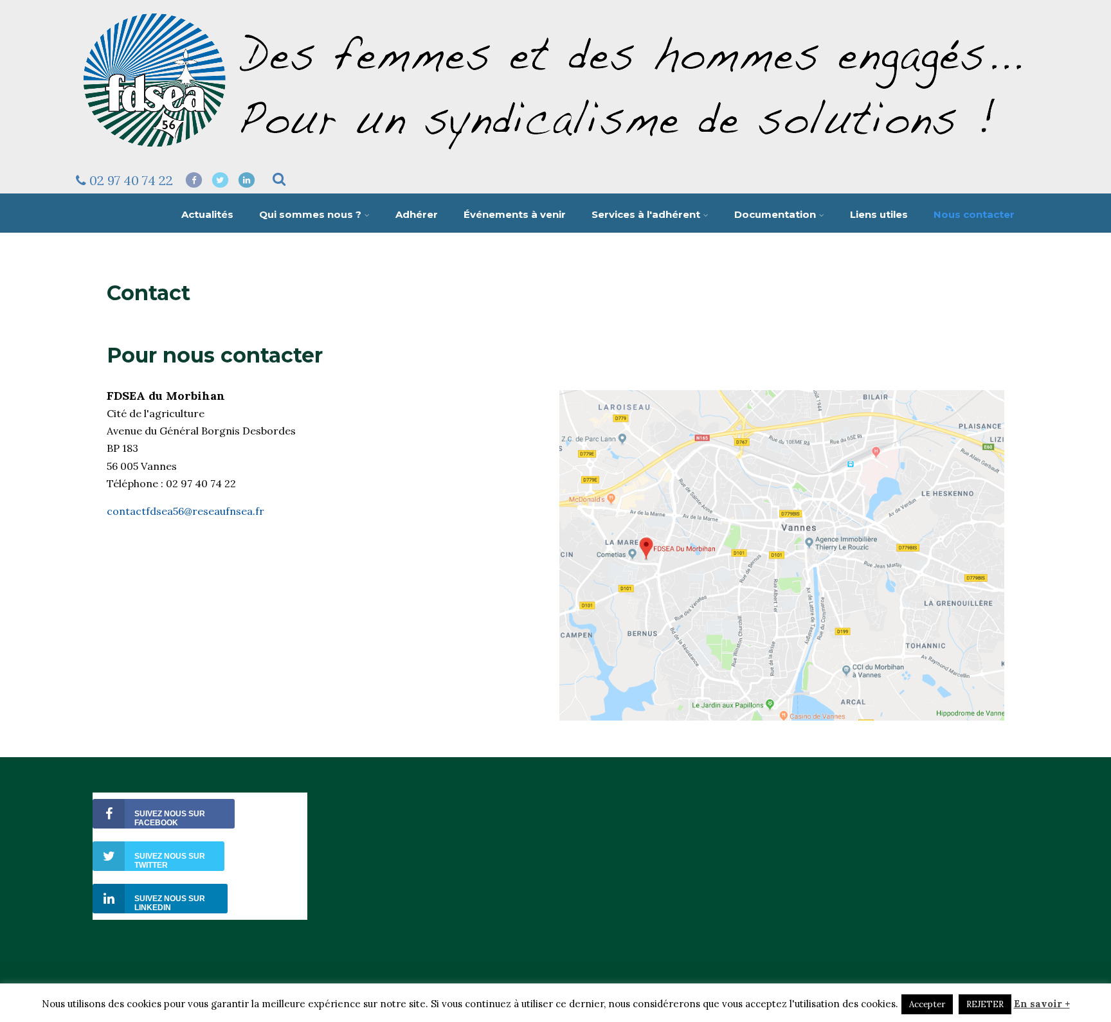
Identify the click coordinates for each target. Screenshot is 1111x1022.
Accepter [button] (927, 1004)
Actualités (207, 214)
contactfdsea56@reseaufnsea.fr (185, 511)
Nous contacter (974, 214)
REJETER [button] (985, 1004)
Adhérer (416, 214)
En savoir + (1042, 1004)
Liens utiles (879, 214)
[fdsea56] (554, 156)
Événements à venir (515, 214)
